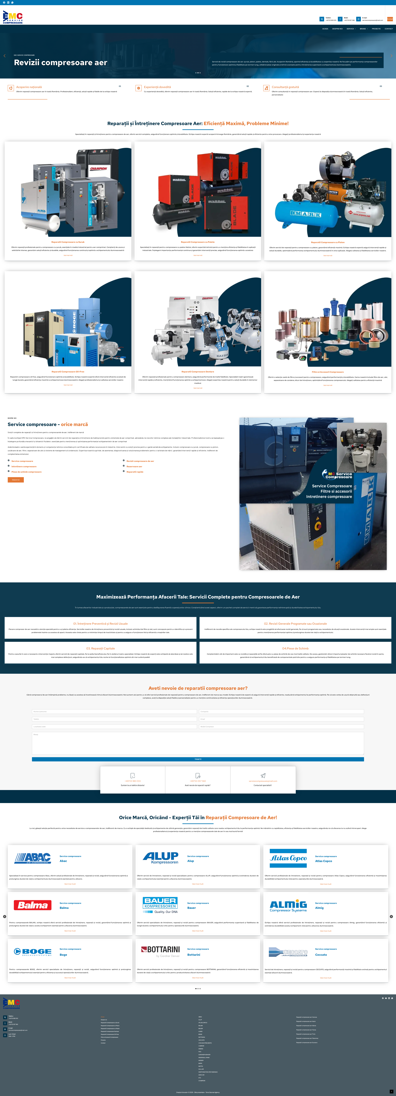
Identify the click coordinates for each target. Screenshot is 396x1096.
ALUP (200, 1019)
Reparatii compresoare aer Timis (305, 1034)
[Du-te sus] (391, 1091)
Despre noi (337, 29)
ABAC (200, 1017)
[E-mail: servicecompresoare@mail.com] (358, 19)
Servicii (350, 29)
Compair (201, 1046)
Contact (390, 19)
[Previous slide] (4, 55)
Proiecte (376, 29)
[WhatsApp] (12, 3)
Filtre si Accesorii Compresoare (109, 1037)
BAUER (201, 1028)
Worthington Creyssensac (208, 1072)
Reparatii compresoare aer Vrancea (306, 1017)
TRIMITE (198, 759)
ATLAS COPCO (203, 1022)
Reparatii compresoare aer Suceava (306, 1042)
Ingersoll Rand (204, 1057)
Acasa (325, 29)
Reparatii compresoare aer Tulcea (306, 1030)
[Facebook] (4, 3)
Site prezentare (199, 1092)
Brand (363, 29)
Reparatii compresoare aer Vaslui (306, 1021)
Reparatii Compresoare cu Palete (110, 1028)
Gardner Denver (204, 1054)
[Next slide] (391, 55)
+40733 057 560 (349, 20)
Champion (202, 1080)
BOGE (200, 1034)
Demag (201, 1049)
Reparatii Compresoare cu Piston (110, 1025)
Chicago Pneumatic (205, 1043)
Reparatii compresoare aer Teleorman (307, 1038)
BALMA (201, 1025)
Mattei (201, 1066)
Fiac (200, 1051)
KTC (200, 1078)
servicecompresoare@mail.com (372, 20)
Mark (200, 1063)
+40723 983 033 (331, 20)
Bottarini (202, 1037)
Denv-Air (201, 1075)
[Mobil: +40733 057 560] (340, 19)
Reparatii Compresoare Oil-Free (110, 1034)
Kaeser (201, 1060)
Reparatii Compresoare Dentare (110, 1031)
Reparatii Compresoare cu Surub (110, 1022)
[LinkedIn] (8, 3)
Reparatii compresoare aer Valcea (306, 1025)
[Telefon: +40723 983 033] (321, 19)
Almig (200, 1031)
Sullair (201, 1069)
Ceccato (201, 1040)
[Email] (386, 998)
